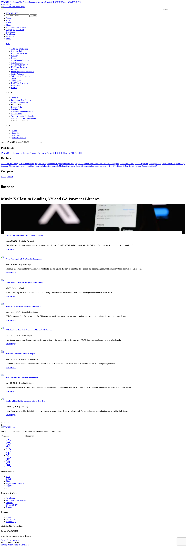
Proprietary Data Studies (21, 100)
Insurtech (14, 69)
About (3, 4)
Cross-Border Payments (20, 60)
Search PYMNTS (8, 142)
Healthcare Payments (19, 67)
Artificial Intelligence (19, 49)
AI (7, 488)
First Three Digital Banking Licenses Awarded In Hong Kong (25, 401)
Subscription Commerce (20, 76)
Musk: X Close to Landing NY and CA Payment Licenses (24, 235)
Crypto (9, 486)
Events (47, 2)
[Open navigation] (2, 9)
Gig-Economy (17, 62)
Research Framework (19, 102)
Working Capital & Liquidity (22, 116)
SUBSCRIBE (56, 2)
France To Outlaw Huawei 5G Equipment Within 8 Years (24, 282)
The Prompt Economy (28, 2)
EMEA (14, 88)
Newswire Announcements (22, 111)
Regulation (10, 32)
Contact (9, 4)
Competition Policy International (24, 118)
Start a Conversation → (10, 540)
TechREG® (16, 81)
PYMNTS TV (12, 13)
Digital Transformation (15, 483)
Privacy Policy (7, 545)
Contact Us (10, 519)
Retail (8, 23)
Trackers (14, 98)
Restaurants (15, 85)
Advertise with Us (19, 137)
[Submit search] (41, 142)
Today (8, 18)
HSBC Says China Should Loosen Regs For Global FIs (23, 306)
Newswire (41, 2)
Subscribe (15, 133)
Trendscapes (11, 34)
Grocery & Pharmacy (19, 65)
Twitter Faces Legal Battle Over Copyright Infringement (24, 259)
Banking (14, 56)
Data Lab (10, 36)
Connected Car (17, 51)
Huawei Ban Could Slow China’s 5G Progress (20, 354)
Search (33, 16)
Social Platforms (17, 74)
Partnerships (11, 522)
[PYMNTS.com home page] (13, 7)
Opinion (14, 109)
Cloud (13, 58)
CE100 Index (16, 114)
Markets (9, 503)
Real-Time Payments (19, 83)
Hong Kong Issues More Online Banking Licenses (22, 377)
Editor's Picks (16, 107)
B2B (8, 20)
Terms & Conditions (21, 545)
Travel (13, 78)
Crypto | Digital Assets (15, 30)
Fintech (9, 25)
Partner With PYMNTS (71, 2)
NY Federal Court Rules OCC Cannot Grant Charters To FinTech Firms (29, 330)
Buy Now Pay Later (19, 53)
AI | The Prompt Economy (16, 27)
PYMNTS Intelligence (10, 2)
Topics (8, 44)
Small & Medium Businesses (22, 72)
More (8, 39)
